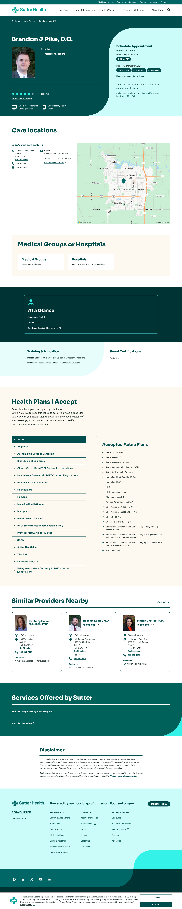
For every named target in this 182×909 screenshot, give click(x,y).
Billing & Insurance (58, 840)
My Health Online (105, 2)
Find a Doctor (56, 823)
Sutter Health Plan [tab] (27, 547)
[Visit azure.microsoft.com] (84, 222)
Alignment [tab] (23, 446)
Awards (84, 829)
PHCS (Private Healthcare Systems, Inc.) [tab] (40, 525)
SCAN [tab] (20, 540)
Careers (153, 2)
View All (161, 602)
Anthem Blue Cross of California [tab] (35, 453)
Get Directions (21, 159)
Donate (143, 2)
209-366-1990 (134, 655)
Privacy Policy (28, 904)
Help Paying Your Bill (59, 852)
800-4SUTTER (21, 812)
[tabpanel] (133, 498)
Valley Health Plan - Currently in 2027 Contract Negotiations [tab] (43, 570)
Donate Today (159, 804)
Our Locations (56, 829)
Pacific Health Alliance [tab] (30, 518)
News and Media (121, 829)
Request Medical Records (61, 846)
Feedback (166, 222)
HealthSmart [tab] (24, 489)
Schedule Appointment (60, 817)
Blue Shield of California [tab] (31, 461)
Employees (116, 817)
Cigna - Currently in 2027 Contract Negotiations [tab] (45, 468)
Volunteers (116, 840)
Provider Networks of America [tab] (34, 533)
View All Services (22, 723)
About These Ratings (22, 98)
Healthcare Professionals (122, 823)
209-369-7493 (21, 163)
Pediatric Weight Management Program (32, 711)
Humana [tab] (22, 497)
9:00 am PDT (154, 70)
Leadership (85, 840)
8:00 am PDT (138, 70)
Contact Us (165, 2)
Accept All (156, 904)
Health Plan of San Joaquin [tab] (32, 482)
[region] (123, 183)
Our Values (85, 846)
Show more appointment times (130, 76)
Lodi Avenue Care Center (26, 145)
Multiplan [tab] (22, 511)
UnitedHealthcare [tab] (27, 561)
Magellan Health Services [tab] (31, 504)
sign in (135, 88)
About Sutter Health (89, 817)
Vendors (115, 835)
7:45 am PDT (123, 70)
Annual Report (89, 823)
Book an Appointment (126, 2)
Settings (156, 897)
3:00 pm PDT (124, 59)
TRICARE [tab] (22, 554)
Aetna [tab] (20, 439)
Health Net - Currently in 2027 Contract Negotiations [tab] (47, 475)
